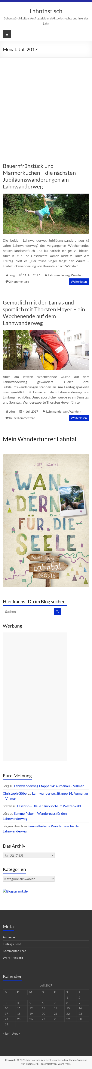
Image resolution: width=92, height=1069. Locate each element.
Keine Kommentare (22, 418)
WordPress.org (13, 957)
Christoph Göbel (15, 793)
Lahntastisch (46, 11)
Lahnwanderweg (59, 275)
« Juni (6, 1033)
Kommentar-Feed (14, 951)
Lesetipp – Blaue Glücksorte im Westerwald (49, 806)
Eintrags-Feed (12, 944)
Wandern (77, 275)
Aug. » (16, 1033)
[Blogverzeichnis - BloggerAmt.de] (15, 891)
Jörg (12, 275)
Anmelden (9, 937)
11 (19, 1008)
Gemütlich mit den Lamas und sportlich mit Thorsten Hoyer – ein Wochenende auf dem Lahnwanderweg (44, 312)
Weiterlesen (79, 281)
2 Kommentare (19, 281)
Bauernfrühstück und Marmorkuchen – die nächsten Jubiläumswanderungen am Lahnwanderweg (39, 176)
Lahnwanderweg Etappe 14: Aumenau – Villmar (49, 786)
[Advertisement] (46, 106)
